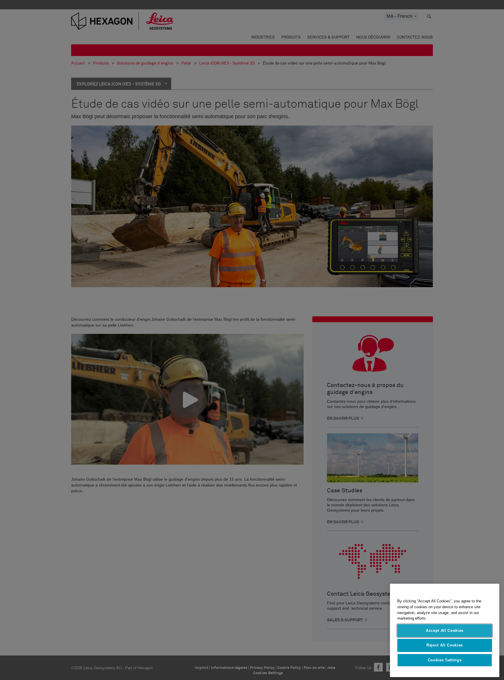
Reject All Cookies (444, 645)
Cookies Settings (445, 660)
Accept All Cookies (444, 630)
